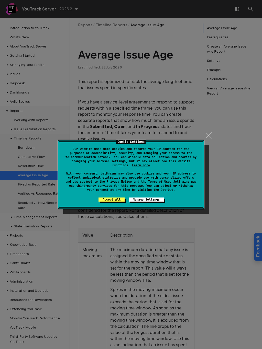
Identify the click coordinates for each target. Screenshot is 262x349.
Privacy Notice (119, 182)
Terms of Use (159, 182)
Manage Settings (146, 199)
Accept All (112, 199)
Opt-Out (167, 190)
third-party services (94, 186)
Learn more (141, 165)
